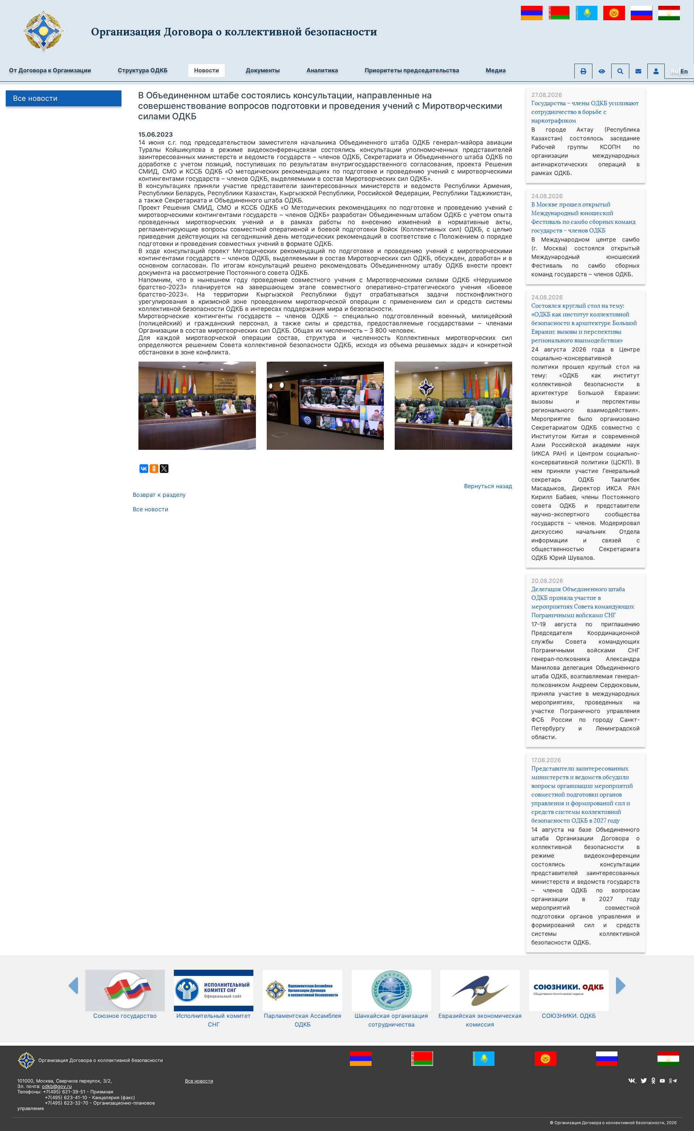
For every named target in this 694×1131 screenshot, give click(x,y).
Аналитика (322, 70)
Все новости (35, 98)
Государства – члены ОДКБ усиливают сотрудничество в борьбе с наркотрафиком (585, 112)
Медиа (496, 70)
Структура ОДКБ (142, 70)
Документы (263, 70)
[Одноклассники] (154, 468)
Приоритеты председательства (412, 70)
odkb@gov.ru (57, 1086)
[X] (164, 468)
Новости (206, 70)
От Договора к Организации (50, 70)
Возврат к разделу (159, 494)
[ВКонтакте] (144, 468)
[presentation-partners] (72, 985)
